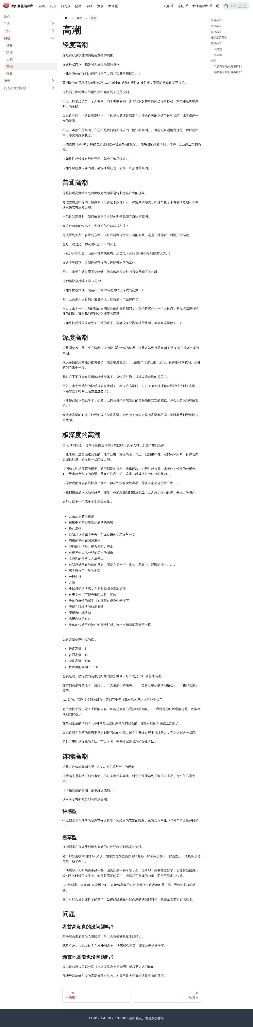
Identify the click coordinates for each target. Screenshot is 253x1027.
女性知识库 (200, 6)
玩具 (9, 74)
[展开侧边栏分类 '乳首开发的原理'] (53, 88)
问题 (213, 60)
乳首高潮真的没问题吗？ (228, 66)
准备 (9, 45)
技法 (9, 52)
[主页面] (66, 18)
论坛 (181, 6)
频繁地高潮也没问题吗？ (228, 72)
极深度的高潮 (219, 37)
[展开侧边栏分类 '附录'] (53, 81)
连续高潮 (216, 43)
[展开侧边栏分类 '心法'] (53, 31)
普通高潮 (216, 26)
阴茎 (78, 6)
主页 (166, 6)
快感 (9, 59)
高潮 (9, 66)
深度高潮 (216, 31)
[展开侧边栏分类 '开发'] (53, 24)
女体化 (113, 6)
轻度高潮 (216, 20)
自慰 (7, 38)
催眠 (89, 6)
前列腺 (65, 6)
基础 (42, 6)
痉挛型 (218, 55)
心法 (7, 31)
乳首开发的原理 (15, 88)
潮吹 (100, 6)
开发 (7, 24)
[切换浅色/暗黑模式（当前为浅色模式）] (217, 6)
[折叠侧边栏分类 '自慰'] (53, 38)
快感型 (218, 49)
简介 (7, 16)
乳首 (53, 6)
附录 (7, 81)
